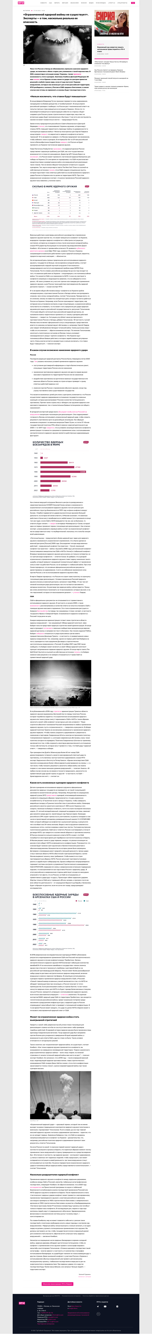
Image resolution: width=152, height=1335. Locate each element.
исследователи (36, 1187)
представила (51, 795)
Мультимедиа (101, 3)
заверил (64, 142)
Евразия (65, 3)
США (50, 3)
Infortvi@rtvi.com (57, 1315)
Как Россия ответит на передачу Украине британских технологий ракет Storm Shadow (109, 71)
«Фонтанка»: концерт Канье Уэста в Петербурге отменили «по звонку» (111, 62)
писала (51, 170)
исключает (34, 157)
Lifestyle (111, 3)
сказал (36, 79)
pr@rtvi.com (52, 1319)
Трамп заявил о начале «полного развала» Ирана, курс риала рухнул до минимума (111, 87)
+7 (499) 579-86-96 (46, 1313)
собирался (40, 634)
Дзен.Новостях (76, 1306)
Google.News (73, 1308)
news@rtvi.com (53, 1317)
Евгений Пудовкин (85, 1274)
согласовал (48, 628)
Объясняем (75, 3)
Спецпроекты (122, 3)
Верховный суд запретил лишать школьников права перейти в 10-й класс (111, 49)
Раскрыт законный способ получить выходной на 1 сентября (111, 79)
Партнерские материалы (45, 1324)
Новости (43, 3)
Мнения (84, 3)
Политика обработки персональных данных (96, 1296)
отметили (64, 995)
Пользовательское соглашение (71, 1296)
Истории (26, 10)
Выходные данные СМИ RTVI (51, 1296)
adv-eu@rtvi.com (52, 1321)
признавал (57, 149)
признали (77, 74)
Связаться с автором (84, 1276)
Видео (91, 3)
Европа (57, 3)
